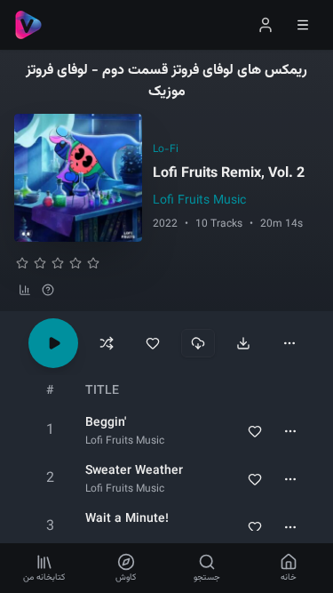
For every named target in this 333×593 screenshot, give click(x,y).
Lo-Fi (165, 149)
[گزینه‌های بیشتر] (289, 343)
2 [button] (50, 479)
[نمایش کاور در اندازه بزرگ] (78, 178)
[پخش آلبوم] (53, 343)
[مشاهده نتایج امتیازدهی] (25, 290)
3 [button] (50, 527)
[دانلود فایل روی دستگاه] (243, 343)
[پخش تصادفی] (106, 343)
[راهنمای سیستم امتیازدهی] (48, 290)
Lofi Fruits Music (199, 201)
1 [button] (50, 431)
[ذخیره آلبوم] (152, 343)
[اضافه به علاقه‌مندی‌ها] (255, 431)
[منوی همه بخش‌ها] (303, 25)
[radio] (22, 263)
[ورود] (265, 25)
